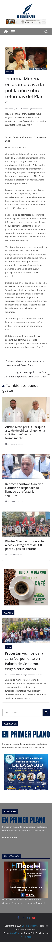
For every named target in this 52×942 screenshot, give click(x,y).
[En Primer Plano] (5, 31)
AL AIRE (8, 647)
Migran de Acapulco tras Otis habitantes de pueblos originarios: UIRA (24, 374)
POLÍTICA (9, 72)
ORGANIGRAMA (9, 837)
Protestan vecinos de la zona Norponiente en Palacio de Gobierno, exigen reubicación (24, 661)
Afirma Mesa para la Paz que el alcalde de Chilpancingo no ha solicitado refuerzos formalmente (25, 432)
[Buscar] (46, 712)
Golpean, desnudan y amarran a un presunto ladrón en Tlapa (25, 363)
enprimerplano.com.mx (32, 109)
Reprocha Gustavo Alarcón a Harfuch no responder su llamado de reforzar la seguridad (24, 489)
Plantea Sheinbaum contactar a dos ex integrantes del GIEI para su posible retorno (25, 545)
